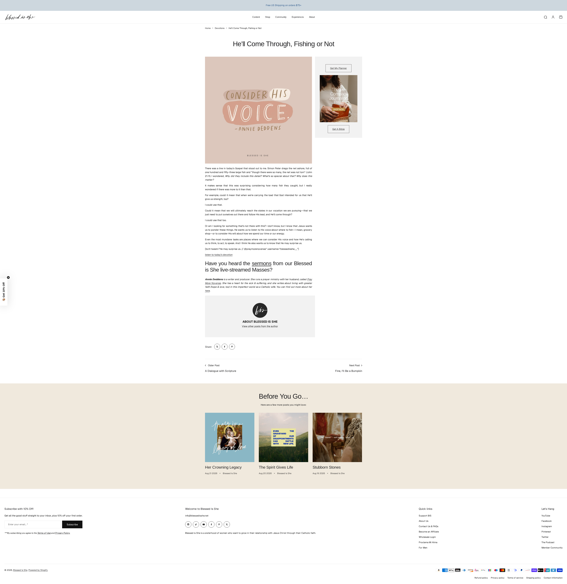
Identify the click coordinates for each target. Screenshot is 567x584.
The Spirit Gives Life (276, 467)
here (207, 290)
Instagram (547, 526)
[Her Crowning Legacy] (229, 437)
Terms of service (515, 577)
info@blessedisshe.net (196, 515)
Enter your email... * (18, 524)
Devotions (219, 28)
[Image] (338, 98)
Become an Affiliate (429, 531)
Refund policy (481, 577)
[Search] (545, 17)
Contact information (553, 577)
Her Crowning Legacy (223, 467)
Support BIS (425, 515)
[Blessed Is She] (20, 17)
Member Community (552, 547)
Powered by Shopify (38, 570)
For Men (423, 547)
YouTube (546, 515)
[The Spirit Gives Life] (283, 437)
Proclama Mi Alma (428, 542)
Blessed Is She (20, 570)
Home (208, 28)
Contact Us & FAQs (428, 526)
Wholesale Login (427, 537)
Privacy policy (497, 577)
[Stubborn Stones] (337, 437)
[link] (217, 347)
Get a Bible (338, 129)
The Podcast (548, 542)
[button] (3, 292)
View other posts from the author (260, 326)
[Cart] (561, 17)
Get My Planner (338, 68)
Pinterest (546, 531)
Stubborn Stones (327, 467)
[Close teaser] (8, 277)
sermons (261, 263)
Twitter (545, 537)
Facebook (547, 521)
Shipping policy (533, 577)
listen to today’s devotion (219, 254)
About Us (423, 521)
